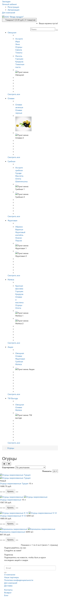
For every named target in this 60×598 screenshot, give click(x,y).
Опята (18, 178)
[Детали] (4, 491)
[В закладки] (1, 491)
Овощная (19, 353)
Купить (10, 491)
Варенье (19, 229)
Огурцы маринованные (10, 499)
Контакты (8, 589)
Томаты (18, 52)
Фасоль (18, 56)
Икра (17, 41)
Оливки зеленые (19, 106)
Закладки (6, 1)
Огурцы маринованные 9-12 (13, 515)
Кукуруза (19, 61)
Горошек (19, 58)
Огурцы (18, 47)
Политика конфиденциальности (18, 580)
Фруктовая (20, 358)
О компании (9, 574)
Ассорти (19, 38)
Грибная (19, 361)
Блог (6, 595)
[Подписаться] (5, 572)
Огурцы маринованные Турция (14, 483)
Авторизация (13, 9)
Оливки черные (18, 111)
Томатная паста (19, 65)
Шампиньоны (21, 181)
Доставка (8, 585)
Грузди (18, 173)
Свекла (18, 49)
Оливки (18, 356)
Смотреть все (14, 94)
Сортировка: (8, 467)
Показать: (47, 471)
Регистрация (13, 7)
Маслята (19, 175)
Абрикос (19, 226)
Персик (18, 240)
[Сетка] (9, 464)
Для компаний (8, 12)
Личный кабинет (9, 4)
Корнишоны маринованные (12, 531)
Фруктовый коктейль (20, 233)
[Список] (4, 464)
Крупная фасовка (19, 287)
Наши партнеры (11, 577)
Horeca (18, 364)
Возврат (7, 592)
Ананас (18, 237)
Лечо (17, 44)
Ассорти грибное (19, 169)
